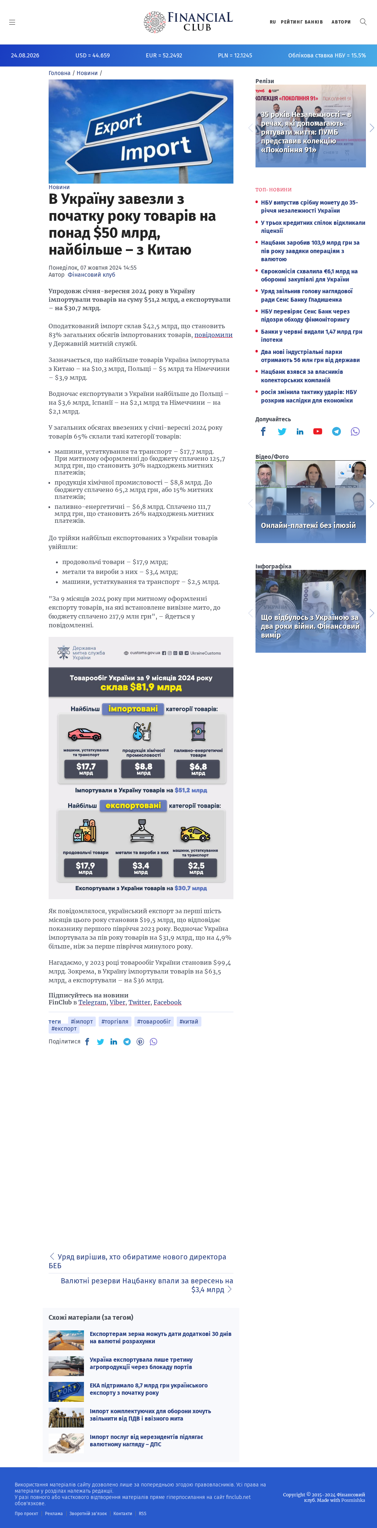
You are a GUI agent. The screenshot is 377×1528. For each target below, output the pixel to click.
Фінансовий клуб (91, 274)
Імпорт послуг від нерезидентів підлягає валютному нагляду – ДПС (146, 1440)
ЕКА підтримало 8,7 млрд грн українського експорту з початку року (149, 1389)
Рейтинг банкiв (302, 22)
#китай (189, 1021)
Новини (59, 187)
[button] (363, 21)
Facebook (168, 1002)
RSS (143, 1513)
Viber (117, 1002)
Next (371, 127)
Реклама (54, 1513)
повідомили (213, 334)
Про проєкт (26, 1513)
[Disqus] (141, 1145)
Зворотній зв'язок (88, 1513)
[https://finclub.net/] (189, 22)
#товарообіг (154, 1021)
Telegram (92, 1002)
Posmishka (353, 1500)
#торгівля (115, 1021)
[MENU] (12, 22)
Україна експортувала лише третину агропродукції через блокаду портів (141, 1363)
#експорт (64, 1028)
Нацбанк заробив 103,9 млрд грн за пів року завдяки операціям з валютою (310, 251)
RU (273, 22)
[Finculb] (265, 432)
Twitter (139, 1002)
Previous (250, 127)
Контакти (122, 1513)
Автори (341, 22)
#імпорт (82, 1021)
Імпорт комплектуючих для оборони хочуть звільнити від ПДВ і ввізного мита (150, 1415)
